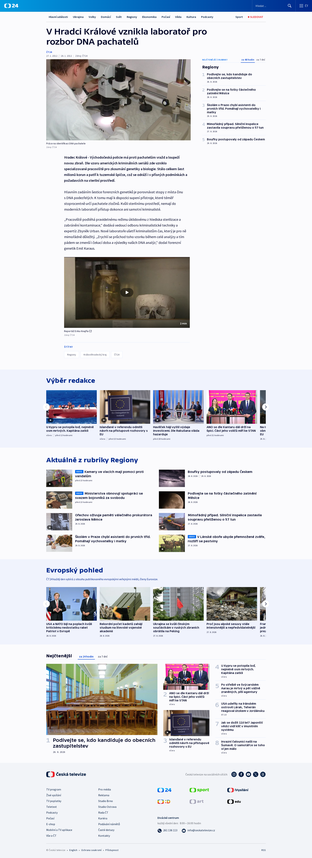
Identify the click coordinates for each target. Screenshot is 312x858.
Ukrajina (78, 17)
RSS (263, 850)
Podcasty (207, 17)
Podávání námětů (109, 824)
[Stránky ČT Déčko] (163, 801)
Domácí (106, 17)
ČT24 (49, 52)
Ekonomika (149, 17)
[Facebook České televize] (241, 774)
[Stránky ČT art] (196, 801)
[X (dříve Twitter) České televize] (256, 774)
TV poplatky (53, 801)
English (73, 850)
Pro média (104, 789)
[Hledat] (289, 6)
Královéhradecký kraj (95, 354)
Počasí (166, 17)
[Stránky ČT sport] (199, 789)
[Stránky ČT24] (164, 789)
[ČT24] (11, 6)
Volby (92, 17)
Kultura (191, 17)
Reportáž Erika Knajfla (76, 331)
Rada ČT (103, 812)
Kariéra (102, 818)
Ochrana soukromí (91, 850)
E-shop (50, 824)
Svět (119, 17)
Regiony (132, 17)
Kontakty (104, 835)
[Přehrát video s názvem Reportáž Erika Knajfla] (126, 292)
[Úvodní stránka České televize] (66, 774)
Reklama (103, 795)
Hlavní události (58, 17)
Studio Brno (105, 801)
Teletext (51, 807)
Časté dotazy (106, 830)
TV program (53, 789)
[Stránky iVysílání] (237, 789)
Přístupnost (111, 850)
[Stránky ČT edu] (234, 801)
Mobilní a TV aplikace (59, 830)
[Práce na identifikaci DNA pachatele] (118, 99)
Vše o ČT (51, 835)
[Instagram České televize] (234, 774)
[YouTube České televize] (248, 774)
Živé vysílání (53, 795)
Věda (178, 17)
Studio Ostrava (107, 807)
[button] (127, 292)
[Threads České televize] (263, 774)
